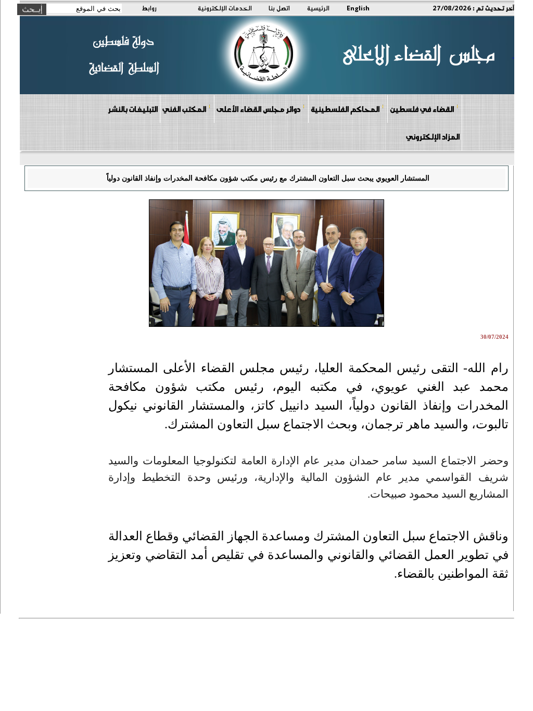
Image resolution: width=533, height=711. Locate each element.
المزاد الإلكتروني (433, 136)
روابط (149, 8)
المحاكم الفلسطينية (345, 108)
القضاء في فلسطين (422, 108)
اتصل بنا (279, 8)
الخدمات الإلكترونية (225, 8)
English (358, 8)
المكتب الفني (184, 108)
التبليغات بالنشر (133, 108)
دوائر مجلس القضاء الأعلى (258, 108)
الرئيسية (318, 8)
